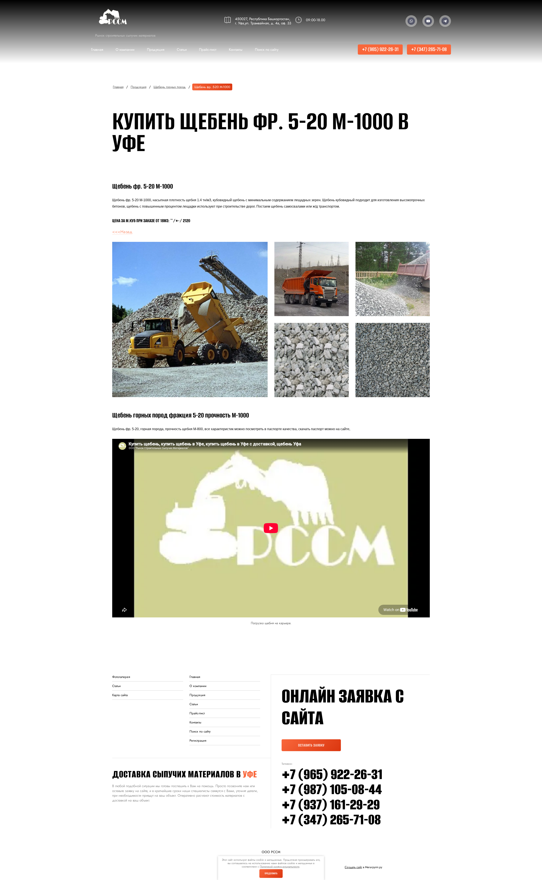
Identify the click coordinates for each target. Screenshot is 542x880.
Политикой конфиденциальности (279, 867)
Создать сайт (353, 867)
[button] (257, 21)
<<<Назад (122, 232)
